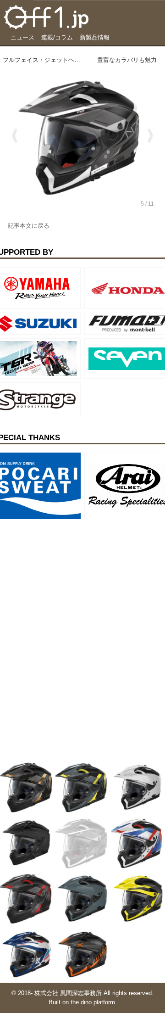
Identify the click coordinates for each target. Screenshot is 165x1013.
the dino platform (93, 1002)
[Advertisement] (69, 580)
